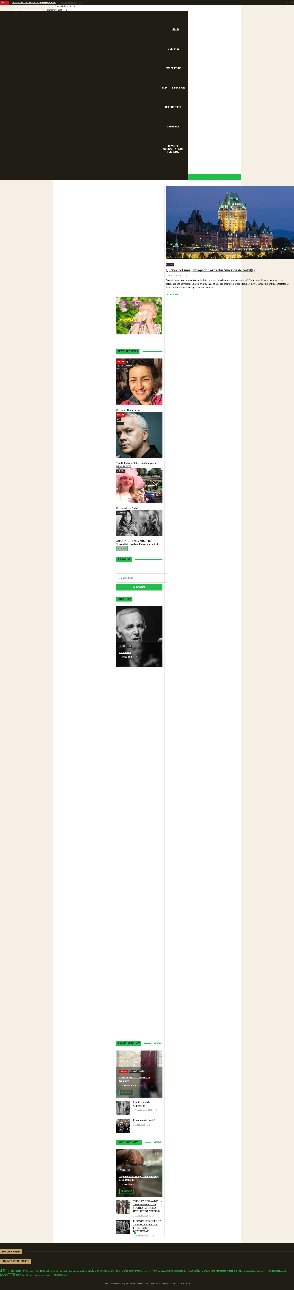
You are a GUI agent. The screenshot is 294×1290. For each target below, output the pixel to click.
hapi (194, 1270)
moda (257, 1271)
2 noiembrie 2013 (129, 1024)
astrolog (41, 1271)
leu (253, 1271)
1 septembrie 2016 (53, 10)
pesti (262, 1271)
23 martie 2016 (141, 1216)
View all (122, 548)
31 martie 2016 (127, 1184)
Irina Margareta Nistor (222, 1270)
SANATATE (7, 1275)
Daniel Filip (113, 1270)
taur (35, 1275)
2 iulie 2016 (140, 1125)
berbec (69, 1271)
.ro (2, 1270)
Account (290, 2)
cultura (84, 1271)
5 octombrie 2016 (63, 6)
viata (51, 1275)
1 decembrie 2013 (129, 963)
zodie (65, 1275)
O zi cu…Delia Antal (127, 508)
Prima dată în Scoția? (144, 1120)
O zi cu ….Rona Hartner (129, 410)
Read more (172, 294)
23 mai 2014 (126, 657)
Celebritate (121, 512)
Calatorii (169, 264)
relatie (271, 1271)
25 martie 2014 (127, 841)
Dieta (121, 1271)
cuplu (91, 1270)
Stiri (118, 419)
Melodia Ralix (125, 646)
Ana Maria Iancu (19, 1270)
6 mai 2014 (126, 718)
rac (266, 1271)
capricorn (77, 1271)
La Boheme (125, 652)
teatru (40, 1275)
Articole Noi (125, 1170)
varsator (46, 1275)
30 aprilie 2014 (127, 779)
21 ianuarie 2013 (175, 275)
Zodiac (57, 1274)
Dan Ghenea (101, 1270)
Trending (4, 2)
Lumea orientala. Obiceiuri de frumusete (31, 6)
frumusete (162, 1271)
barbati (63, 1271)
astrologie (50, 1271)
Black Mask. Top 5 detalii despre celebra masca (34, 2)
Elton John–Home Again (132, 1020)
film (155, 1270)
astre (34, 1271)
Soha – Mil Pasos (128, 713)
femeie (143, 1271)
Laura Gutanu (246, 1271)
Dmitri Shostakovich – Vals (133, 958)
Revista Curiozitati (124, 366)
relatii (277, 1270)
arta (30, 1271)
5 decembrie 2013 (129, 902)
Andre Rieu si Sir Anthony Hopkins (137, 836)
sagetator (283, 1271)
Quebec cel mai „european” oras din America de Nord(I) (210, 270)
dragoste (128, 1270)
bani (57, 1271)
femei (137, 1271)
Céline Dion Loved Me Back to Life (137, 775)
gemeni (188, 1271)
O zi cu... (120, 471)
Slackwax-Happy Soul (130, 897)
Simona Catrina (27, 1275)
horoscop (203, 1270)
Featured (120, 361)
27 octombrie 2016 (69, 3)
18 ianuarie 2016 (142, 1236)
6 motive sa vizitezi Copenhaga (26, 10)
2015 (7, 1271)
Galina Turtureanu (176, 1270)
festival (150, 1271)
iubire (237, 1270)
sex (17, 1274)
